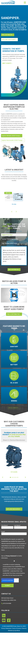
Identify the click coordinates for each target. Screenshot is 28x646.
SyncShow (17, 630)
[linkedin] (3, 616)
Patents (24, 628)
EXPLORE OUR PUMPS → (9, 39)
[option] (10, 477)
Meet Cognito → (7, 63)
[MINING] (14, 395)
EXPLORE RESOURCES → (14, 509)
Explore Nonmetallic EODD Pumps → (13, 140)
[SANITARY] (14, 341)
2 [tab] (12, 477)
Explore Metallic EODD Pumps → (12, 135)
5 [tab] (17, 477)
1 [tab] (10, 477)
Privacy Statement (6, 628)
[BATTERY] (14, 359)
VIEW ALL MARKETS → (14, 408)
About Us (19, 626)
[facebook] (8, 621)
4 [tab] (15, 477)
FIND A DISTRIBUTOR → (8, 34)
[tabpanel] (14, 451)
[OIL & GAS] (14, 377)
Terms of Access (16, 628)
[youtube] (3, 621)
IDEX (24, 626)
